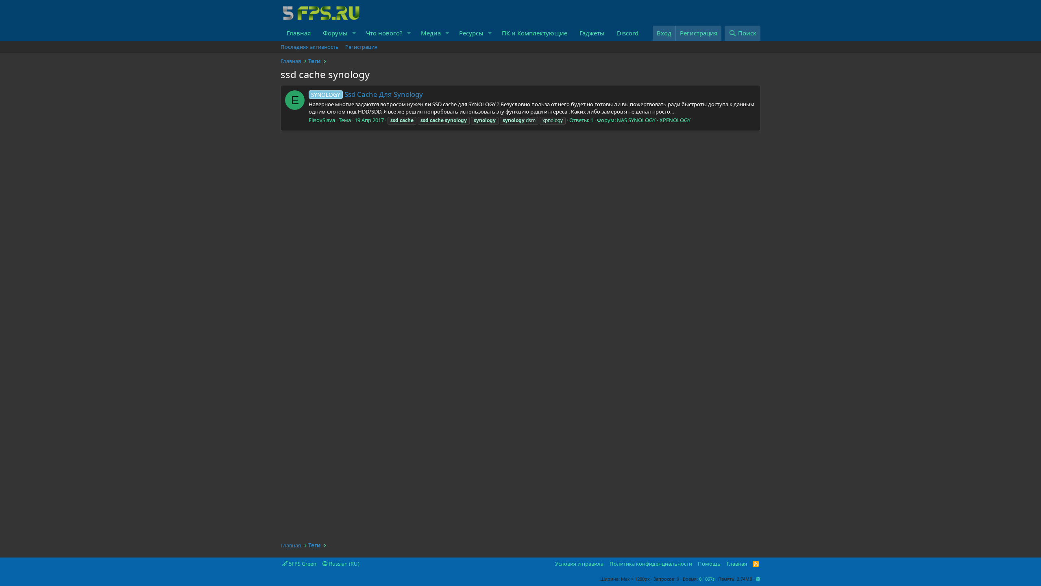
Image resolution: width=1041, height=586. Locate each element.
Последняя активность (310, 46)
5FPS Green (301, 563)
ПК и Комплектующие (534, 33)
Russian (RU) (343, 563)
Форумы (335, 33)
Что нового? (384, 33)
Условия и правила (579, 563)
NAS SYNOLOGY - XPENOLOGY (653, 120)
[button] (354, 33)
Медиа (431, 33)
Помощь (709, 563)
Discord (627, 33)
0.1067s (706, 579)
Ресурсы (471, 33)
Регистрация (361, 46)
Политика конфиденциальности (651, 563)
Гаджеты (592, 33)
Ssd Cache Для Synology (367, 94)
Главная (299, 33)
